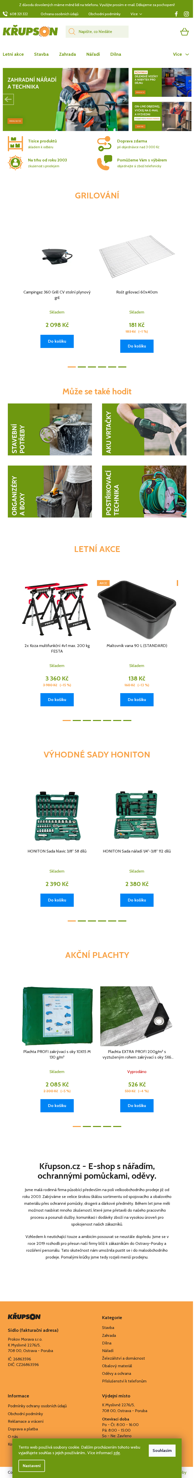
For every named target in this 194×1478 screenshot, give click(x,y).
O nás (13, 1436)
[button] (8, 99)
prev (12, 295)
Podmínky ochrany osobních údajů (37, 1405)
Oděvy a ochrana (116, 1373)
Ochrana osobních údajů (59, 14)
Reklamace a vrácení (25, 1421)
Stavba (108, 1327)
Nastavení (32, 1465)
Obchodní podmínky (104, 14)
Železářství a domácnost (123, 1358)
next (182, 295)
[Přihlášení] (165, 32)
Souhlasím (162, 1450)
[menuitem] (16, 54)
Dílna (106, 1343)
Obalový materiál (117, 1365)
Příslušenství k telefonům (124, 1381)
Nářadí (107, 1350)
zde (116, 1452)
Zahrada (109, 1335)
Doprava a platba (23, 1429)
